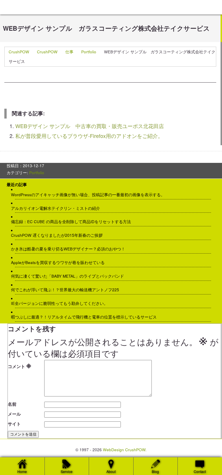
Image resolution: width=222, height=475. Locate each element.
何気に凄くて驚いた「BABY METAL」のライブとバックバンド (69, 276)
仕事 (69, 51)
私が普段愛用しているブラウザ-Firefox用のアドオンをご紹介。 (89, 135)
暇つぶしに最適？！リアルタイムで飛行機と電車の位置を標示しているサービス (86, 317)
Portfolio (88, 51)
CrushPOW (19, 51)
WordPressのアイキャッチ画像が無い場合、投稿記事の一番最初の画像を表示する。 (90, 194)
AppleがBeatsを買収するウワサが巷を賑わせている (60, 262)
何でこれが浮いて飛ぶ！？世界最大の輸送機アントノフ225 (67, 289)
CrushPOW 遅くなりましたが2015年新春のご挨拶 (59, 235)
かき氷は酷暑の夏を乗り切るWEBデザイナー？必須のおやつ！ (70, 249)
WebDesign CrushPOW (43, 7)
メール (14, 414)
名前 (12, 404)
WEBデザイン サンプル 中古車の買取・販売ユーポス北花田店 (89, 126)
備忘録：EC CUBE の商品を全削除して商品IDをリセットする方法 (73, 221)
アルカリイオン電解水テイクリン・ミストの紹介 (57, 208)
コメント (19, 365)
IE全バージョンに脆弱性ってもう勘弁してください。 (61, 303)
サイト (14, 424)
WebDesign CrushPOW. (125, 449)
